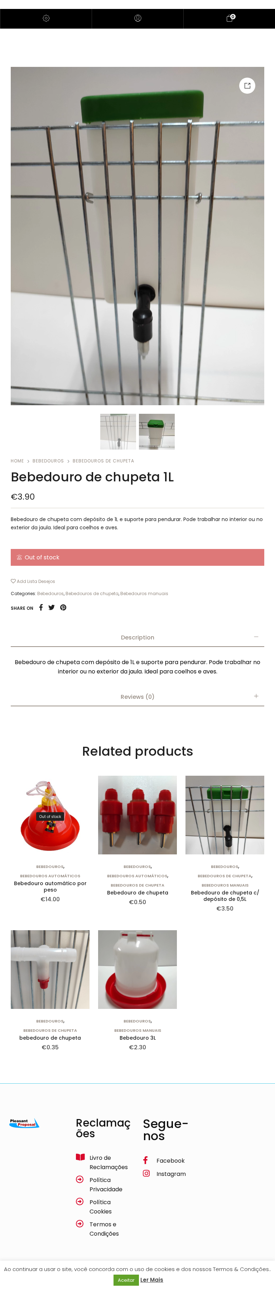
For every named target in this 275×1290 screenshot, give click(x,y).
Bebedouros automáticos (50, 876)
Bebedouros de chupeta (103, 461)
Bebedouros (48, 461)
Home (17, 461)
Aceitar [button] (126, 1280)
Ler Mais (151, 1280)
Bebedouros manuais (144, 593)
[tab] (137, 637)
